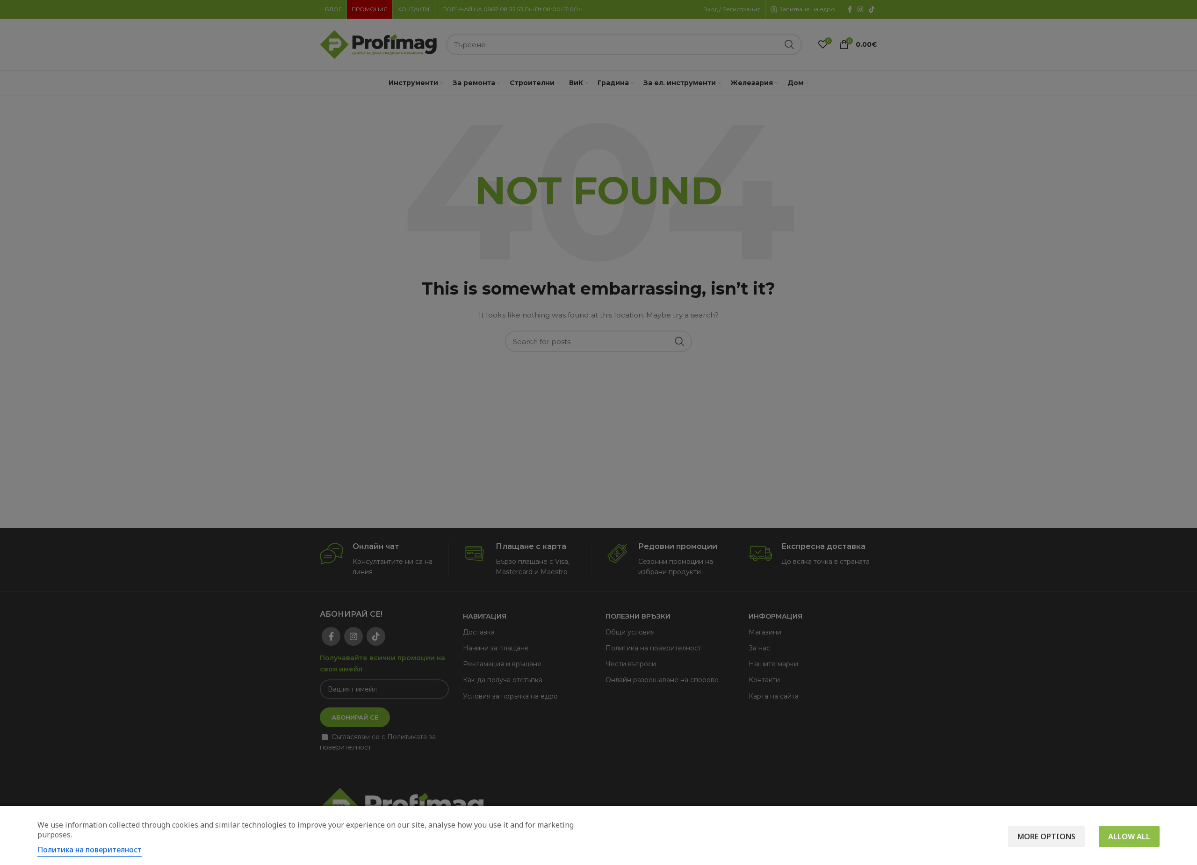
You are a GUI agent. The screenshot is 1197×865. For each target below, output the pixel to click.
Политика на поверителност (89, 849)
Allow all (1129, 836)
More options (1046, 836)
